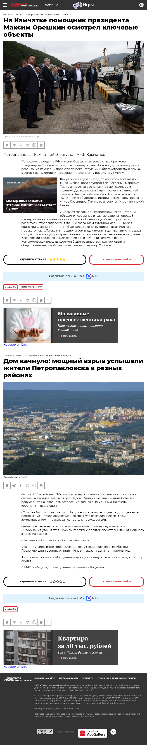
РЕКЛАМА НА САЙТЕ (44, 678)
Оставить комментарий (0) (116, 259)
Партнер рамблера (65, 732)
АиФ (24, 477)
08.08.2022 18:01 (12, 14)
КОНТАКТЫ (87, 678)
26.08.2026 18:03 (12, 355)
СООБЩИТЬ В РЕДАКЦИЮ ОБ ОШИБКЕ (117, 678)
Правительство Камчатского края (22, 136)
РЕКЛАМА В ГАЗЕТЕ (68, 678)
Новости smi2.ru (15, 344)
